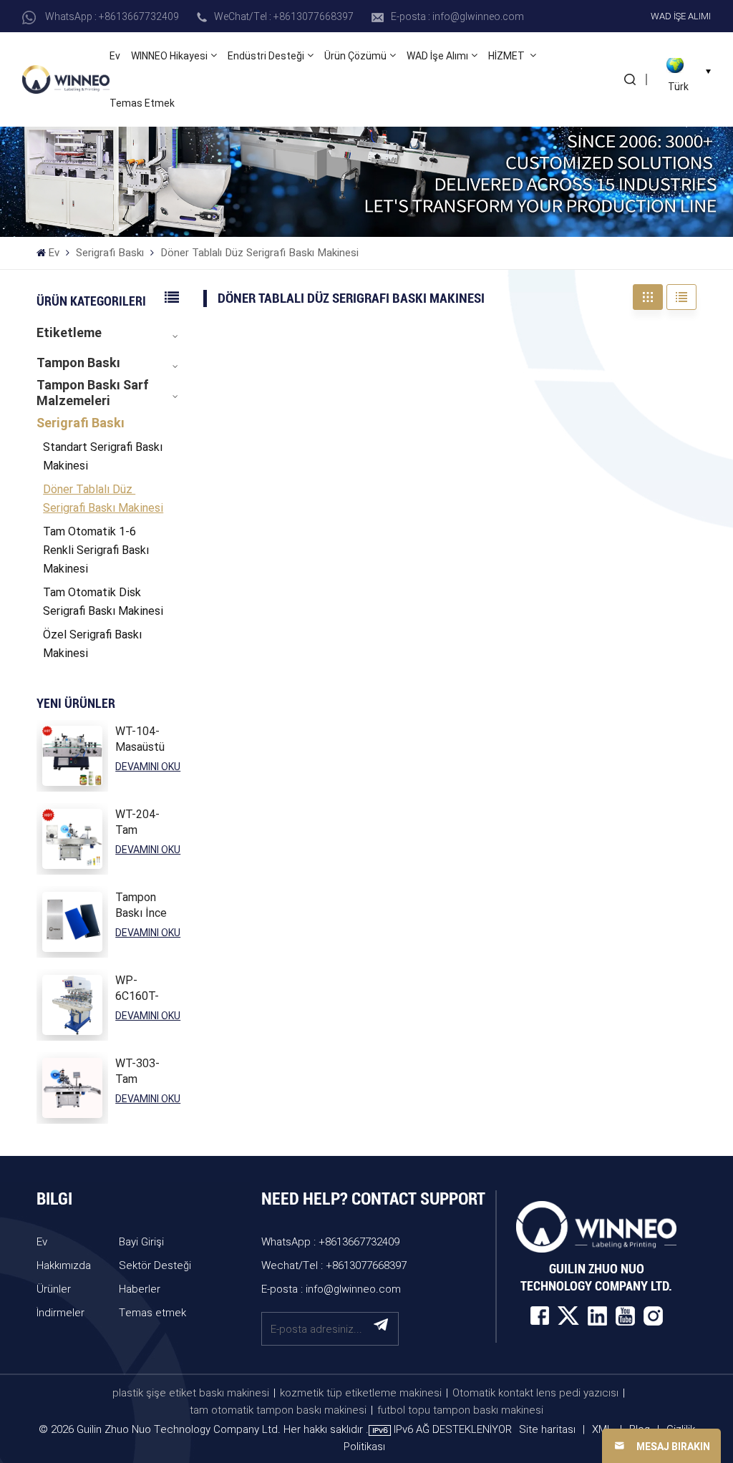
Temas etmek (142, 103)
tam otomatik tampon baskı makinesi (278, 1409)
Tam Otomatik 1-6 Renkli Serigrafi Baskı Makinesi (96, 550)
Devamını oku (147, 766)
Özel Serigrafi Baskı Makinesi (92, 644)
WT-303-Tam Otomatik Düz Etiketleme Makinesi (143, 1071)
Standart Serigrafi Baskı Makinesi (102, 456)
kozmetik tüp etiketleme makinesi (361, 1392)
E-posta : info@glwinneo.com (457, 16)
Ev (115, 56)
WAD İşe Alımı (681, 15)
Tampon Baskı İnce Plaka (141, 905)
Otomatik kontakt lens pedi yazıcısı (535, 1392)
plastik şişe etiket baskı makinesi (190, 1392)
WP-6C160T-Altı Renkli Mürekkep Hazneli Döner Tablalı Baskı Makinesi (141, 988)
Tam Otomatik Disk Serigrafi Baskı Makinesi (103, 601)
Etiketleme (69, 332)
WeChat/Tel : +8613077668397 (284, 16)
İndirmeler (60, 1312)
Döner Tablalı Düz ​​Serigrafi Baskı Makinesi (103, 498)
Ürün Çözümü (355, 56)
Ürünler (54, 1288)
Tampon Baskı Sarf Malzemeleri (93, 393)
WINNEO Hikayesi (169, 56)
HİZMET (507, 56)
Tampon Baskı (78, 362)
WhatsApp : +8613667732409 (112, 16)
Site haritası (548, 1428)
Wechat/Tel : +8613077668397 (334, 1265)
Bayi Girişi (141, 1241)
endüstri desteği (266, 56)
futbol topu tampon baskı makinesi (460, 1409)
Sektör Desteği (155, 1265)
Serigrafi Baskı (110, 252)
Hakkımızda (64, 1265)
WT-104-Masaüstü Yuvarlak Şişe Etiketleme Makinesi (143, 739)
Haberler (139, 1288)
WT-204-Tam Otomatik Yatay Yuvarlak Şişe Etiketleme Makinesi (143, 822)
